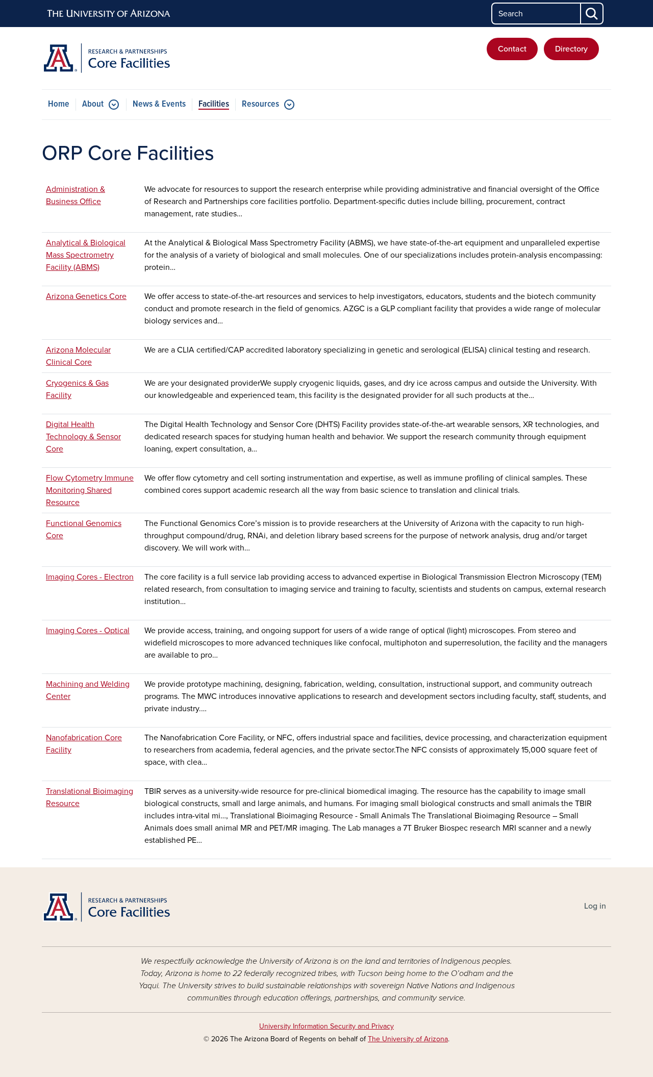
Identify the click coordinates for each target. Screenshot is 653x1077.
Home (58, 104)
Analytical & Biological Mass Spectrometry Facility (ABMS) (85, 255)
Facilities (213, 104)
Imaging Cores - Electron (90, 577)
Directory (571, 49)
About (93, 104)
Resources (260, 104)
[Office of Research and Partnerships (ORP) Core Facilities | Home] (132, 58)
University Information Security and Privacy (326, 1026)
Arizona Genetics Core (86, 296)
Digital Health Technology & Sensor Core (83, 436)
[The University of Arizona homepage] (109, 14)
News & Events (159, 104)
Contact (512, 49)
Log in (595, 906)
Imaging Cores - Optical (88, 630)
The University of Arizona (408, 1039)
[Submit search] (592, 13)
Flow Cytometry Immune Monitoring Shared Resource (90, 490)
